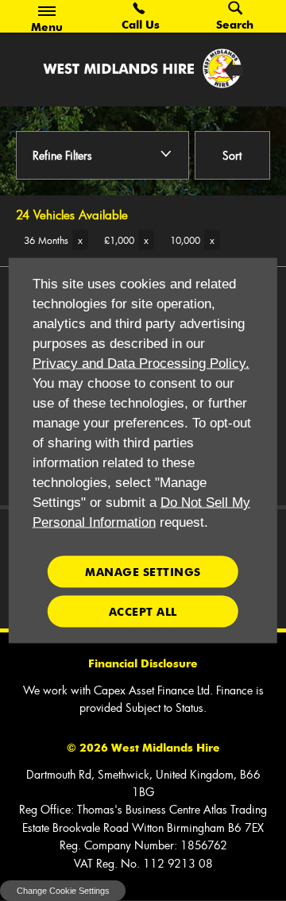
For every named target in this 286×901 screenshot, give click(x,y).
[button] (52, 240)
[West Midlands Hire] (143, 67)
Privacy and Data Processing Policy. (141, 363)
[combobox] (232, 157)
